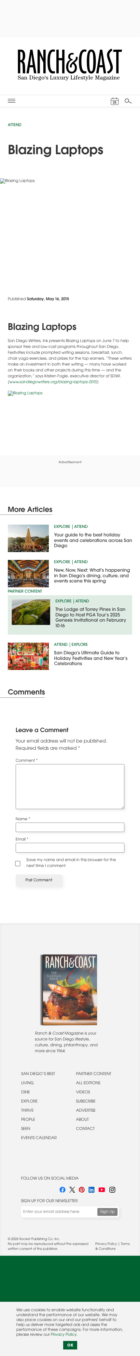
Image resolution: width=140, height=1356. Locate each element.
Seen (25, 1129)
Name (23, 820)
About (82, 1120)
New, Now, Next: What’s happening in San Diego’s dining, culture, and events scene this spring (92, 576)
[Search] (128, 101)
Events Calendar (39, 1138)
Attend (14, 125)
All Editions (88, 1084)
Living (27, 1084)
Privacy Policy (106, 1244)
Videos (83, 1093)
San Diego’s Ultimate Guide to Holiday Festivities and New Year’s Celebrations (90, 658)
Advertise (86, 1111)
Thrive (27, 1111)
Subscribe (86, 1102)
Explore (62, 527)
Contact (85, 1129)
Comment (27, 761)
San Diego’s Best (38, 1074)
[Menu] (11, 101)
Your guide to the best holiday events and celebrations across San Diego (93, 540)
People (28, 1120)
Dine (25, 1093)
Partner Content (93, 1074)
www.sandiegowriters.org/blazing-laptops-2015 (53, 382)
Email (22, 840)
